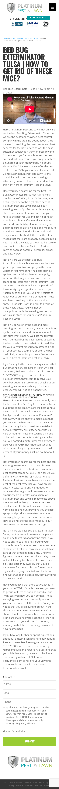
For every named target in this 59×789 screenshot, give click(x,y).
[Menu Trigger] (52, 7)
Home (5, 38)
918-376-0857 (18, 19)
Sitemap (43, 782)
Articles (12, 38)
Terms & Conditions (24, 785)
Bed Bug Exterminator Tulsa (27, 38)
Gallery (47, 785)
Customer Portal (38, 18)
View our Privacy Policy (14, 731)
